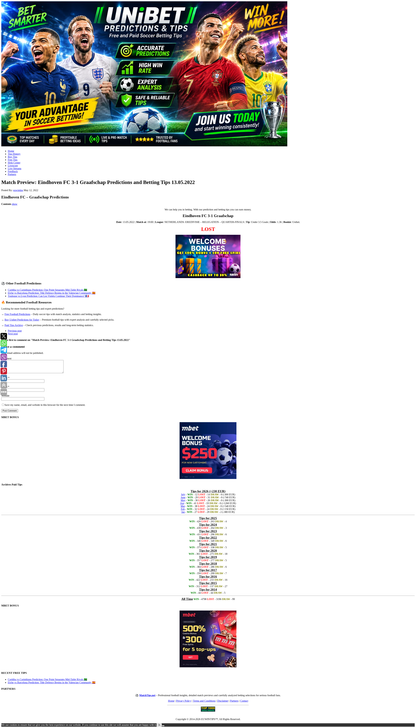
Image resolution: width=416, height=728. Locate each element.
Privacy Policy (183, 700)
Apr (182, 503)
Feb (183, 509)
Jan (183, 512)
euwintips (18, 190)
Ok (159, 725)
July (183, 494)
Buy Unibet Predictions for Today (22, 319)
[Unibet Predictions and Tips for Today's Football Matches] (208, 74)
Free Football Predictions (17, 314)
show (14, 204)
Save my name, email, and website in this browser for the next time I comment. (45, 405)
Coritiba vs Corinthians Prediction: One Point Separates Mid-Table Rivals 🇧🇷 (47, 289)
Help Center (14, 162)
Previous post (15, 330)
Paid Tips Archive (14, 325)
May (183, 500)
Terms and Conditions (204, 700)
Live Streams (14, 168)
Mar (183, 506)
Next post (13, 333)
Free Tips (12, 159)
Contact (244, 700)
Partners (12, 174)
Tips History (14, 154)
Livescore (13, 165)
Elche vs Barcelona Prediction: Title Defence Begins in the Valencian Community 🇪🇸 (51, 293)
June (183, 497)
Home (11, 151)
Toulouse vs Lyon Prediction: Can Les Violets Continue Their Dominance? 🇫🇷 (48, 296)
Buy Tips (12, 156)
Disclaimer (222, 700)
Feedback (13, 171)
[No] (163, 725)
